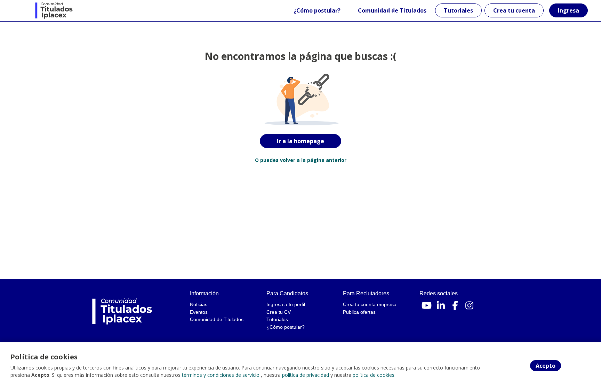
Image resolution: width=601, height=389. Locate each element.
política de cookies (373, 375)
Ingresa (568, 10)
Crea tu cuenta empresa (369, 304)
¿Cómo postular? (317, 10)
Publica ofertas (359, 312)
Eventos (199, 312)
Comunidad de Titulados (392, 10)
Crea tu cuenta (514, 10)
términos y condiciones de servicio (220, 375)
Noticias (198, 304)
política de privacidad (305, 375)
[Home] (40, 10)
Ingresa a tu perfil (285, 304)
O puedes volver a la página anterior (300, 160)
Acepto (545, 365)
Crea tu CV (278, 312)
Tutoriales (458, 10)
